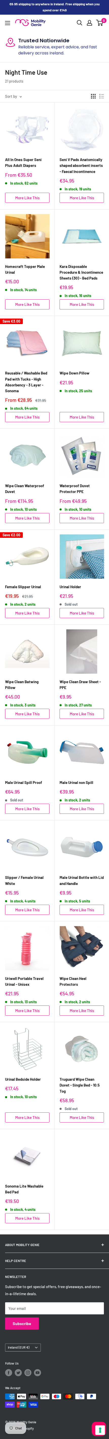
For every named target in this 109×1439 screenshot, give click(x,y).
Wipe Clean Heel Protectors (73, 981)
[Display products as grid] (93, 96)
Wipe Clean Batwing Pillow (22, 684)
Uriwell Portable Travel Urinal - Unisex (24, 981)
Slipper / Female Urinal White (24, 880)
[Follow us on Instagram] (27, 1372)
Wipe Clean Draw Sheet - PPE (80, 684)
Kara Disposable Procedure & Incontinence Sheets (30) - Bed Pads (81, 272)
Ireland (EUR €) (18, 1347)
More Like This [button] (27, 197)
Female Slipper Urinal (23, 586)
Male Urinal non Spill (76, 782)
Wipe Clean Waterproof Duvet (24, 488)
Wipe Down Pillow (74, 373)
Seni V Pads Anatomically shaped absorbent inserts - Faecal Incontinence (81, 165)
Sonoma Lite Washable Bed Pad (24, 1189)
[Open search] (79, 23)
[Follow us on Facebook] (8, 1372)
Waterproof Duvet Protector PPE (75, 488)
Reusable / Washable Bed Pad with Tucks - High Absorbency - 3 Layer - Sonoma (26, 382)
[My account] (89, 23)
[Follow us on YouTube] (37, 1372)
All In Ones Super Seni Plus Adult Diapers (23, 162)
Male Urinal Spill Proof (23, 782)
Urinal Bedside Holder (23, 1079)
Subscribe (22, 1323)
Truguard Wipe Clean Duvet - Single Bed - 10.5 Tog (80, 1085)
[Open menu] (7, 23)
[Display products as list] (101, 96)
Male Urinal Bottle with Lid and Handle (82, 880)
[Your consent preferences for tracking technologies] (100, 1430)
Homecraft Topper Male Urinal (25, 269)
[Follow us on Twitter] (18, 1372)
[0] (100, 23)
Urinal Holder (70, 586)
